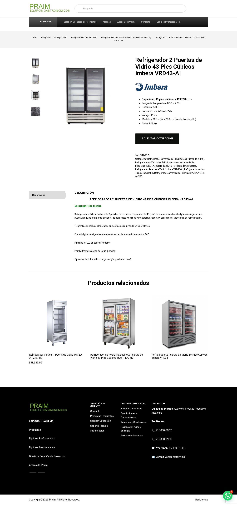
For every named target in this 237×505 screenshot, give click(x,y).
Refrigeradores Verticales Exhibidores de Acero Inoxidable (164, 162)
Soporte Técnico (99, 425)
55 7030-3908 (163, 439)
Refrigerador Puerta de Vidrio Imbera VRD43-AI (159, 169)
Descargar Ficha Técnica (87, 206)
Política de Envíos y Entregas (131, 429)
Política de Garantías (132, 435)
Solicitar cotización (157, 138)
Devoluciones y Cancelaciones (129, 415)
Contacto (145, 22)
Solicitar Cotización (100, 420)
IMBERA (150, 166)
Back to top (201, 499)
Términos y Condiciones (134, 422)
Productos (45, 21)
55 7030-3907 (163, 430)
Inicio (34, 37)
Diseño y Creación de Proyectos (80, 22)
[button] (227, 495)
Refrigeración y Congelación (53, 37)
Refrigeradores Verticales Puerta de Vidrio (175, 173)
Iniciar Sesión (97, 430)
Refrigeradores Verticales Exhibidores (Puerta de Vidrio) (126, 37)
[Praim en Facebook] (41, 476)
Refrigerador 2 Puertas (184, 166)
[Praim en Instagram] (33, 476)
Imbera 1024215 (163, 166)
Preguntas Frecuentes (102, 416)
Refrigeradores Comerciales (83, 37)
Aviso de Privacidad (131, 408)
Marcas (107, 22)
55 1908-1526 (177, 448)
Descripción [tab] (38, 195)
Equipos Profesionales (168, 22)
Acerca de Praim (126, 22)
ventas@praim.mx (175, 456)
